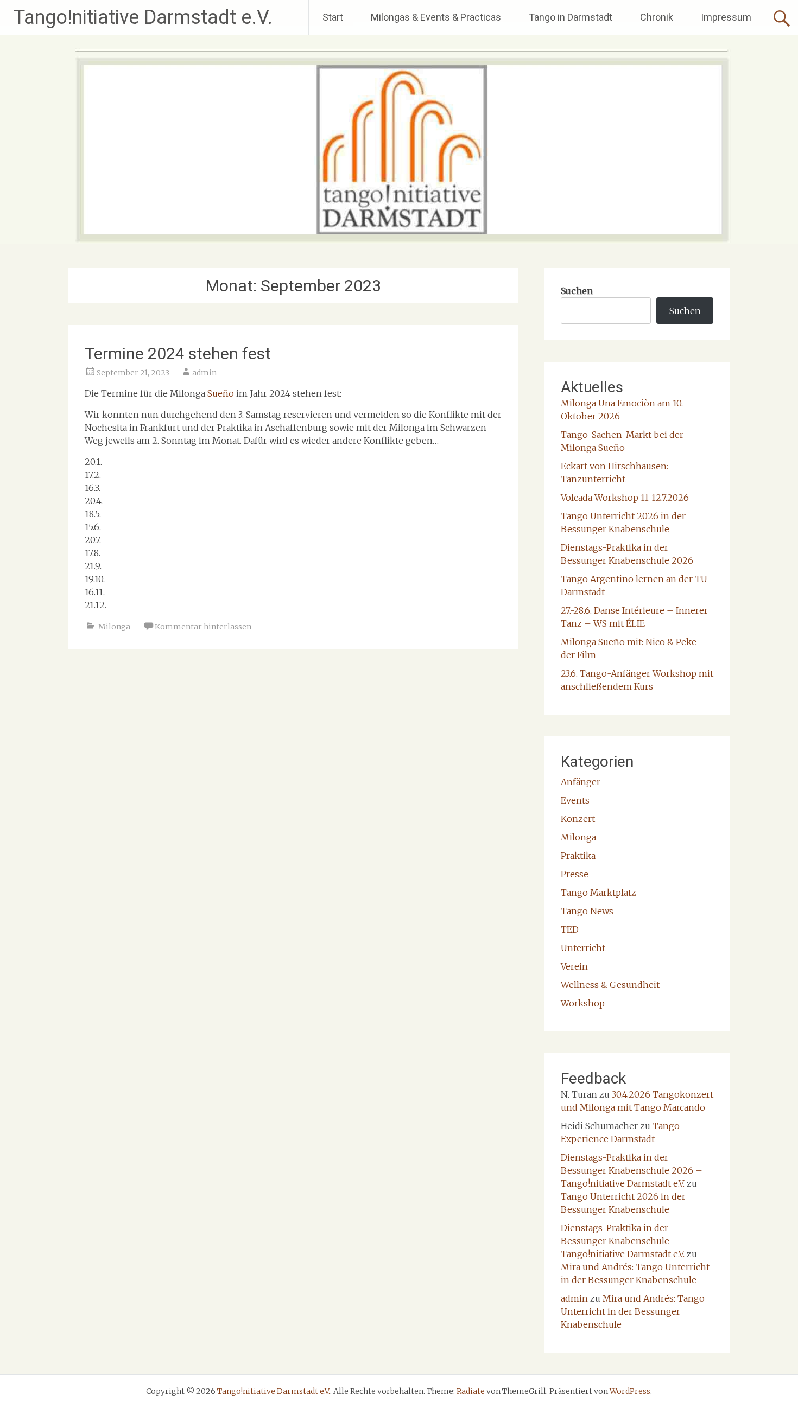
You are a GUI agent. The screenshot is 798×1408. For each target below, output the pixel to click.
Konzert (578, 818)
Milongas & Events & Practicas (436, 17)
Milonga (114, 627)
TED (570, 929)
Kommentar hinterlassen (203, 627)
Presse (574, 874)
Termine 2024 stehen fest (178, 353)
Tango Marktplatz (598, 892)
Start (332, 17)
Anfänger (580, 781)
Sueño (220, 393)
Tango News (587, 911)
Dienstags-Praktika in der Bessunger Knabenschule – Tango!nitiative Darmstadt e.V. (623, 1240)
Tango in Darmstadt (570, 17)
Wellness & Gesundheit (610, 984)
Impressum (726, 17)
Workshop (583, 1003)
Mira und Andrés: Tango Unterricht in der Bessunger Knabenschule (633, 1311)
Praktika (578, 855)
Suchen (577, 290)
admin (204, 373)
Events (575, 800)
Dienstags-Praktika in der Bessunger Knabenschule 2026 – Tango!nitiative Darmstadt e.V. (631, 1170)
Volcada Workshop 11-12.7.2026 (625, 497)
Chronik (656, 17)
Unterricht (583, 947)
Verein (574, 966)
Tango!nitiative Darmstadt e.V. (143, 17)
